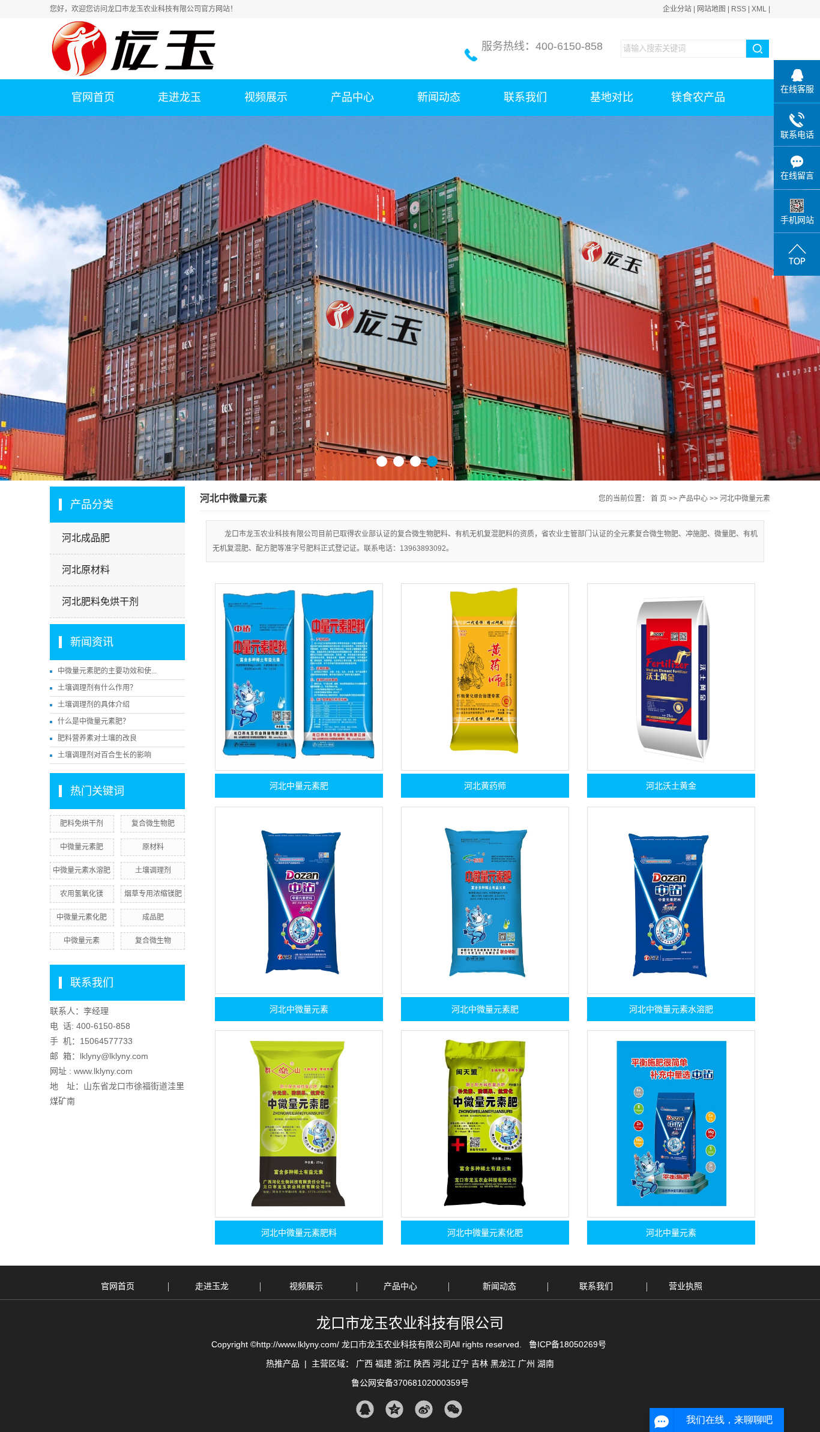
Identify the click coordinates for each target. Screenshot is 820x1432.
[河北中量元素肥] (299, 677)
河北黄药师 (485, 785)
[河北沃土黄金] (671, 677)
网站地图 (711, 9)
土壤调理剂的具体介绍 (94, 704)
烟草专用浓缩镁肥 (153, 894)
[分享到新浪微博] (423, 1409)
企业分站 (677, 9)
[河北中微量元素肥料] (299, 1124)
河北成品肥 (86, 538)
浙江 (402, 1363)
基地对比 (611, 97)
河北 (441, 1363)
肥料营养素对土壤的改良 (97, 738)
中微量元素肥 (81, 847)
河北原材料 (86, 570)
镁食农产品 (698, 97)
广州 (526, 1363)
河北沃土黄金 (671, 785)
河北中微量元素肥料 (299, 1232)
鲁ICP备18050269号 (567, 1344)
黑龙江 (503, 1363)
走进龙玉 (179, 97)
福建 (383, 1363)
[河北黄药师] (485, 677)
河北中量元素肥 (299, 785)
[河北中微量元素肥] (485, 900)
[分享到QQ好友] (365, 1409)
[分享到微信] (453, 1409)
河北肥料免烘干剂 (100, 601)
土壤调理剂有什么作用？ (97, 688)
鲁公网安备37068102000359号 (410, 1383)
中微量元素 (82, 940)
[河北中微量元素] (299, 900)
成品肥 (153, 917)
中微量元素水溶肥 (81, 870)
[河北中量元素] (671, 1124)
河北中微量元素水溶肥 (671, 1009)
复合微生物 (153, 940)
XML (759, 9)
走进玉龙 (212, 1286)
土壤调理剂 (153, 870)
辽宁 (460, 1363)
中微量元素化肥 (81, 917)
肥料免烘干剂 (81, 823)
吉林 (479, 1363)
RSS (738, 9)
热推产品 (283, 1363)
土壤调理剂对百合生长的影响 (104, 755)
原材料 (153, 847)
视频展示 (266, 97)
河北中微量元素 (745, 498)
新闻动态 (438, 97)
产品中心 (352, 97)
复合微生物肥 (153, 823)
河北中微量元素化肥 (485, 1232)
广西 (364, 1363)
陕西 (422, 1363)
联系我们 (525, 97)
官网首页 (93, 97)
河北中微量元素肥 (485, 1009)
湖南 (545, 1363)
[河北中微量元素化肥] (485, 1124)
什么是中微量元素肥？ (94, 721)
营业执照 (685, 1286)
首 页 (659, 498)
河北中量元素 (671, 1232)
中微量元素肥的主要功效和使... (107, 671)
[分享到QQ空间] (394, 1409)
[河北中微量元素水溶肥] (671, 900)
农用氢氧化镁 (81, 894)
